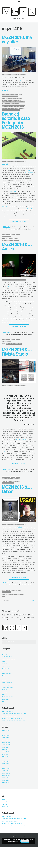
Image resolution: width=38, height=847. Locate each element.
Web (3, 701)
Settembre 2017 (6, 744)
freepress (8, 594)
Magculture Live (6, 673)
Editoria (4, 94)
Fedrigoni (5, 164)
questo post (8, 616)
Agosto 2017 (5, 747)
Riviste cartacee (6, 236)
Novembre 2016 (6, 759)
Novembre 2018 (6, 735)
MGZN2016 (4, 96)
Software (4, 692)
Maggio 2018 (5, 737)
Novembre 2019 (6, 730)
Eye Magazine (19, 98)
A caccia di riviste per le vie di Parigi (14, 713)
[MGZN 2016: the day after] (19, 59)
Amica (13, 98)
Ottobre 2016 (5, 761)
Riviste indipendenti (12, 96)
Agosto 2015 (5, 780)
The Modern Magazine (8, 697)
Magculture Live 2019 (8, 711)
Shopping (4, 689)
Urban (3, 596)
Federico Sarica (10, 481)
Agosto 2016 (5, 763)
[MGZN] (19, 16)
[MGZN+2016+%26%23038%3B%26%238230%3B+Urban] (30, 590)
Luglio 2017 (5, 749)
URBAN (20, 527)
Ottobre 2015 (5, 777)
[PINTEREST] (32, 94)
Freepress (13, 590)
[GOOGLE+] (35, 94)
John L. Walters (6, 240)
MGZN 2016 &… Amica (17, 246)
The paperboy (5, 699)
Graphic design (6, 666)
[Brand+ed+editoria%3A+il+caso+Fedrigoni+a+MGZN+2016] (30, 234)
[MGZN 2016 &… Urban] (19, 508)
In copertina (5, 668)
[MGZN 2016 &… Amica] (19, 265)
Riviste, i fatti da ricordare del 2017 (13, 721)
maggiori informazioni (13, 841)
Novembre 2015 (6, 775)
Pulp (29, 170)
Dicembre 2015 (6, 773)
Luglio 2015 (5, 782)
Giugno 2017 (5, 752)
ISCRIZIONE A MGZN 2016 (19, 221)
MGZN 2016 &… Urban (17, 489)
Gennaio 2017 (5, 756)
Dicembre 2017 (6, 740)
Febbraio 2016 (6, 768)
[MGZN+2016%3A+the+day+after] (30, 94)
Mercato (4, 675)
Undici (4, 451)
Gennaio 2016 (5, 770)
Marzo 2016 (5, 766)
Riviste (18, 234)
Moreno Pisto (20, 594)
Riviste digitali (15, 478)
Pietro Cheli (18, 343)
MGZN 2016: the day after (17, 39)
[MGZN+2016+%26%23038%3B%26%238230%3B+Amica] (30, 339)
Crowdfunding (5, 652)
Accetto (25, 841)
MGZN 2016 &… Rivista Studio (17, 351)
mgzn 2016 (13, 240)
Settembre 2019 (6, 733)
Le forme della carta (26, 209)
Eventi (20, 94)
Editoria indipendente (12, 94)
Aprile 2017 (5, 754)
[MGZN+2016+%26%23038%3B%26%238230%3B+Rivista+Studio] (30, 477)
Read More (5, 90)
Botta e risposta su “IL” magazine (12, 718)
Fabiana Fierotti (6, 100)
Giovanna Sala (22, 161)
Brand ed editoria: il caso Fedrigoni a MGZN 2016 (16, 120)
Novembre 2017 (6, 742)
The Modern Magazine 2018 (9, 716)
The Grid (4, 694)
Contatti (4, 802)
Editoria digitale (7, 656)
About (3, 799)
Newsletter (5, 806)
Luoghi (3, 671)
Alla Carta (9, 98)
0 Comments (14, 161)
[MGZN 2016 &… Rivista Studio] (19, 370)
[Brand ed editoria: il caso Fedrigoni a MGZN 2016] (19, 144)
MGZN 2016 (21, 80)
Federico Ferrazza (15, 100)
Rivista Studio (21, 439)
